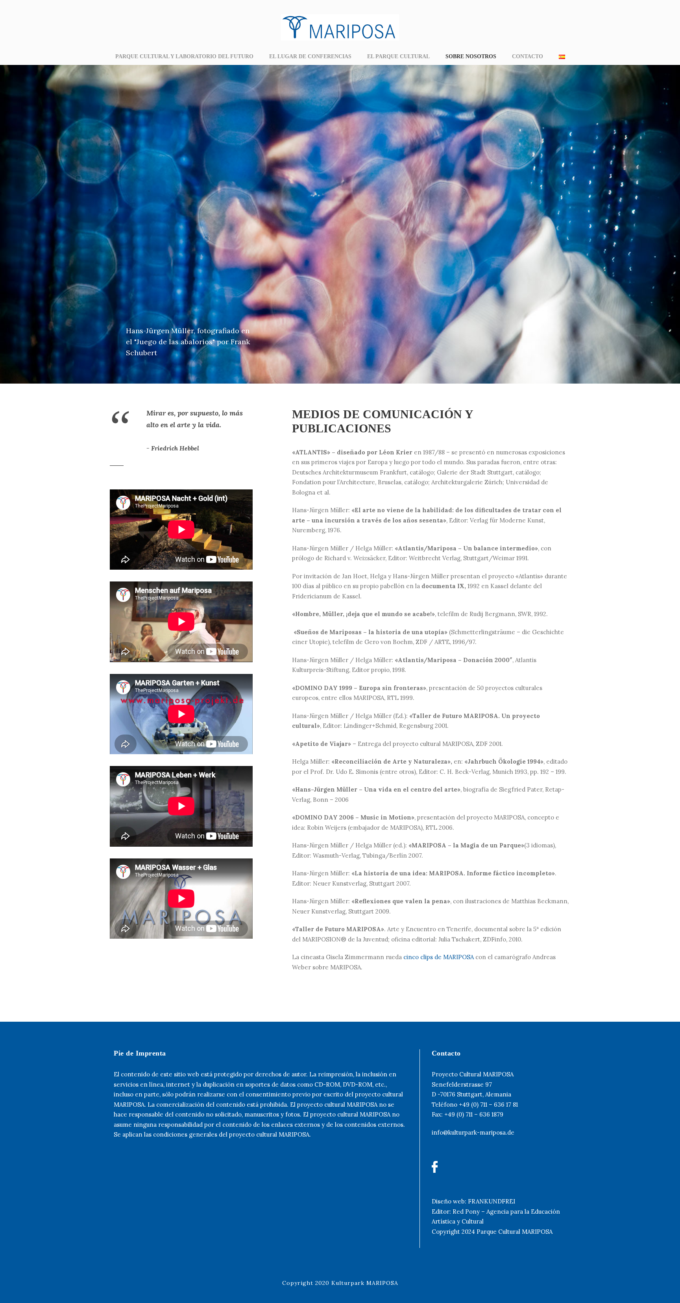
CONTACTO (527, 56)
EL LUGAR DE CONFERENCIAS (310, 56)
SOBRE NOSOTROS (470, 56)
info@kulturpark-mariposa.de (473, 1132)
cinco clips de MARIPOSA (438, 957)
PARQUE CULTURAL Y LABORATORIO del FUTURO (184, 56)
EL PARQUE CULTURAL (398, 56)
